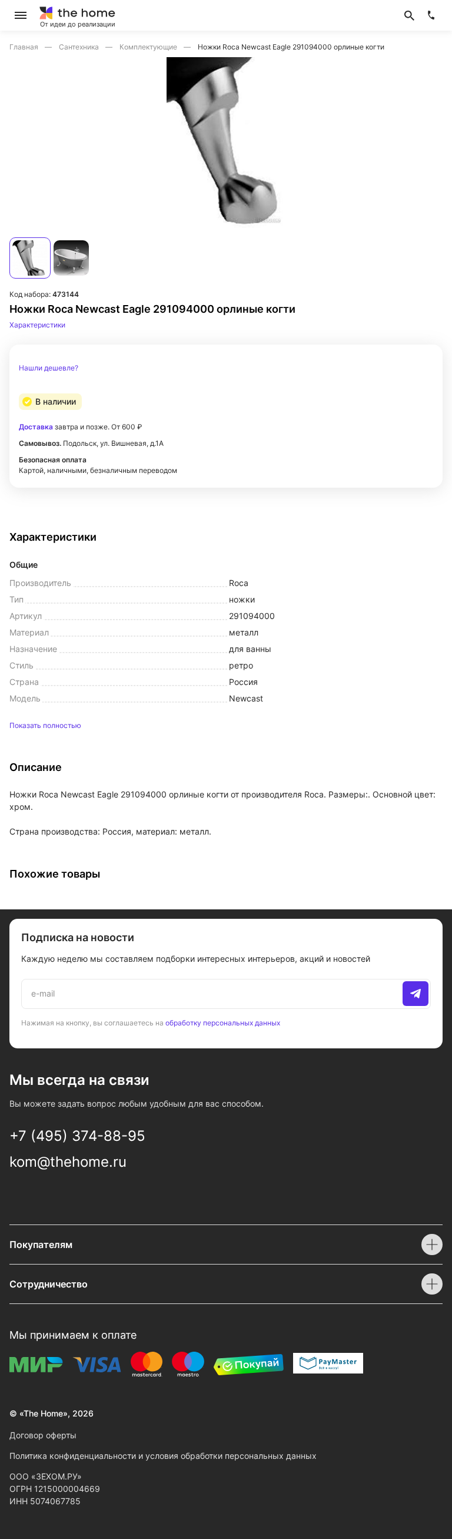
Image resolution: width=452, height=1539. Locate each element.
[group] (226, 142)
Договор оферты (43, 1435)
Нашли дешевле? (48, 368)
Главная (24, 46)
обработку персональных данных (222, 1022)
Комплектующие (149, 46)
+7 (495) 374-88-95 (77, 1135)
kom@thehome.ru (68, 1161)
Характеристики (37, 324)
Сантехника (80, 46)
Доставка (36, 426)
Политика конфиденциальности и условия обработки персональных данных (163, 1456)
